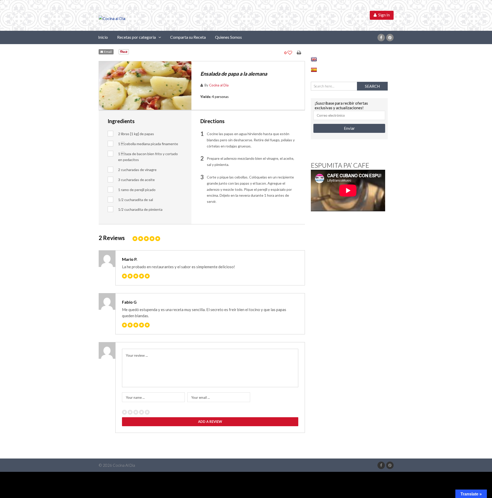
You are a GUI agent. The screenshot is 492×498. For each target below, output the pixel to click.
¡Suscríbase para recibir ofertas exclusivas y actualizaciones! (341, 105)
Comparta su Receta (188, 37)
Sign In (383, 15)
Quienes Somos (228, 37)
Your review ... (137, 355)
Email (107, 52)
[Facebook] (381, 37)
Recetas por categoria (136, 37)
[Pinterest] (390, 37)
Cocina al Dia (219, 85)
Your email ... (200, 397)
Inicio (103, 37)
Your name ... (135, 397)
